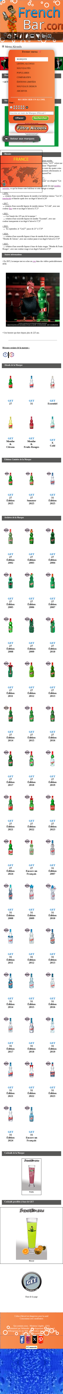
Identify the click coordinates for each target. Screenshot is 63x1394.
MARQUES (22, 59)
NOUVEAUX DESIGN (27, 86)
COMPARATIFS (24, 77)
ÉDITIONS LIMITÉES (26, 82)
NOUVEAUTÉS (24, 68)
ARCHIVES (22, 91)
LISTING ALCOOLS (25, 64)
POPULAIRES (23, 73)
